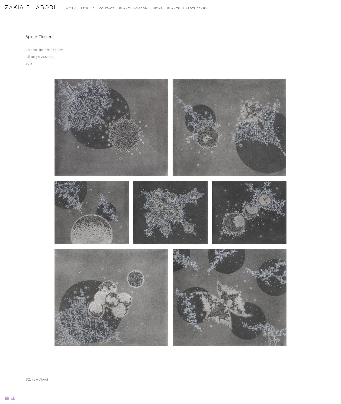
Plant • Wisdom (133, 8)
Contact (107, 8)
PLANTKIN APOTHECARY (187, 8)
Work (71, 8)
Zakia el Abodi (30, 7)
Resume (88, 8)
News (158, 8)
